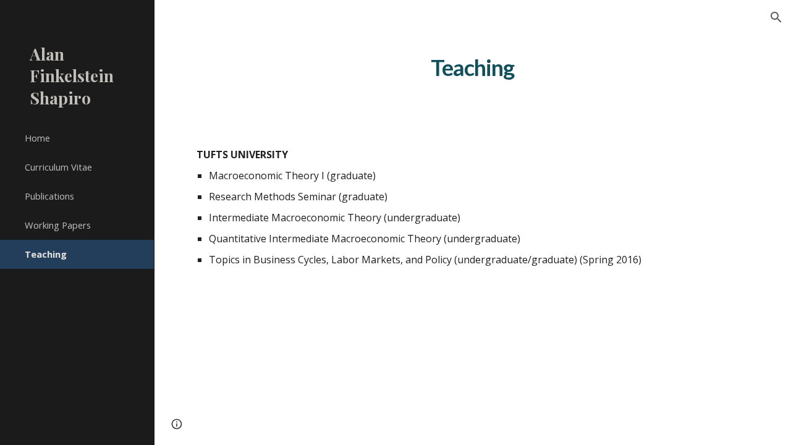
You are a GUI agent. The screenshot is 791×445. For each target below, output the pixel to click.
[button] (776, 17)
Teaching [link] (46, 254)
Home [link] (37, 138)
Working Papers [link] (58, 225)
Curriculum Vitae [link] (58, 167)
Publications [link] (49, 196)
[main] (472, 67)
